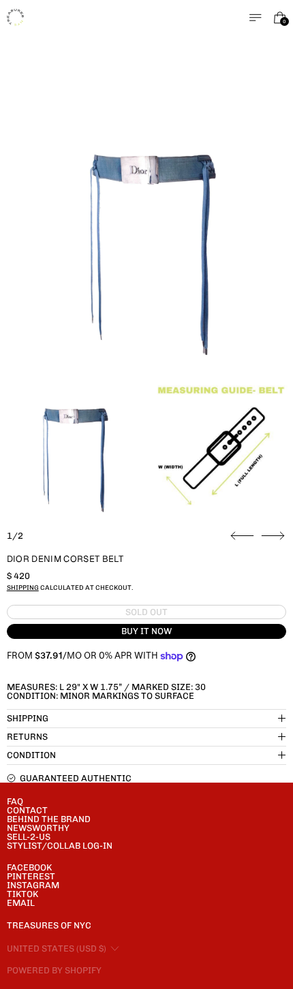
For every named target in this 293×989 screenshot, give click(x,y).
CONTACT (27, 810)
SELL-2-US (28, 837)
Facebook (29, 867)
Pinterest (31, 876)
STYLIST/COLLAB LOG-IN (59, 846)
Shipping (23, 587)
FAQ (15, 801)
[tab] (72, 448)
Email (21, 902)
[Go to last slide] (242, 536)
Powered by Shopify (54, 970)
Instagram (33, 885)
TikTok (22, 894)
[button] (147, 232)
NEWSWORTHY (38, 828)
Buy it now (146, 631)
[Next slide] (273, 536)
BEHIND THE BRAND (49, 819)
